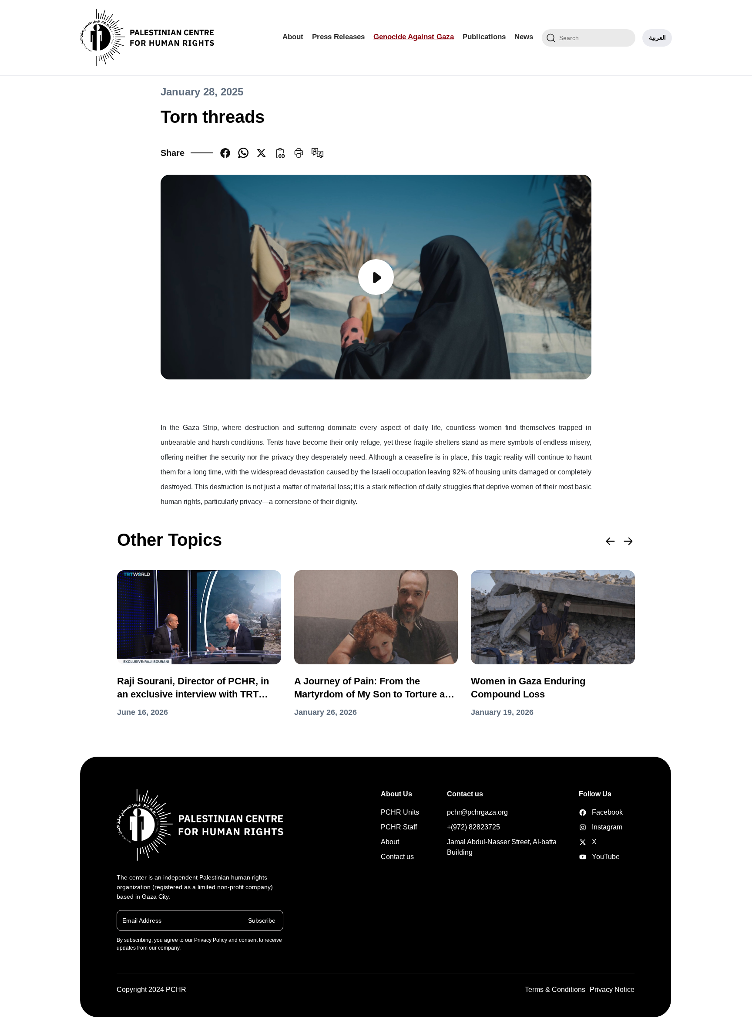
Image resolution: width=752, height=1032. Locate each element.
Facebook (592, 812)
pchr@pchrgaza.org (477, 812)
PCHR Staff (399, 827)
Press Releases (338, 37)
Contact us (397, 856)
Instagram (592, 827)
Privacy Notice (612, 989)
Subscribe (261, 920)
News (523, 37)
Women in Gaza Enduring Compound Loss (528, 688)
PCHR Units (400, 812)
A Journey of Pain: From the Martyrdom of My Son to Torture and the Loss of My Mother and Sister (375, 688)
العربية (657, 37)
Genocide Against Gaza (413, 37)
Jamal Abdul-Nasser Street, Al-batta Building (502, 847)
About (292, 37)
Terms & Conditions (555, 989)
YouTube (592, 856)
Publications (484, 37)
